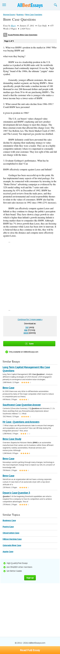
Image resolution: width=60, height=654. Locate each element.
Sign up (30, 577)
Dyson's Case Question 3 (16, 492)
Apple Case (8, 551)
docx (26, 332)
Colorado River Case (12, 545)
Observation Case (11, 532)
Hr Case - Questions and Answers (21, 422)
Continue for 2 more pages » (30, 319)
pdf (25, 330)
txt (27, 327)
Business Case (9, 520)
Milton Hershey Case (12, 539)
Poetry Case (8, 526)
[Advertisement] (30, 275)
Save (31, 343)
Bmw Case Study (12, 439)
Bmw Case (8, 387)
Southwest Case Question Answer (22, 404)
